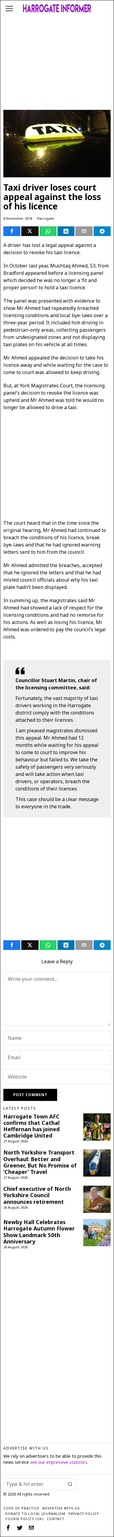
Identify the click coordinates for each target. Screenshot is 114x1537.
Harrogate (45, 218)
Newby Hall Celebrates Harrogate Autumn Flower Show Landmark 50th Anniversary (39, 1231)
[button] (70, 1484)
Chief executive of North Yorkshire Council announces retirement (37, 1195)
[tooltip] (11, 231)
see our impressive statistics (59, 1462)
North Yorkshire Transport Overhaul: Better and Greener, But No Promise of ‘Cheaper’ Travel (40, 1162)
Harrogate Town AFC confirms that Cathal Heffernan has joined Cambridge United (31, 1126)
